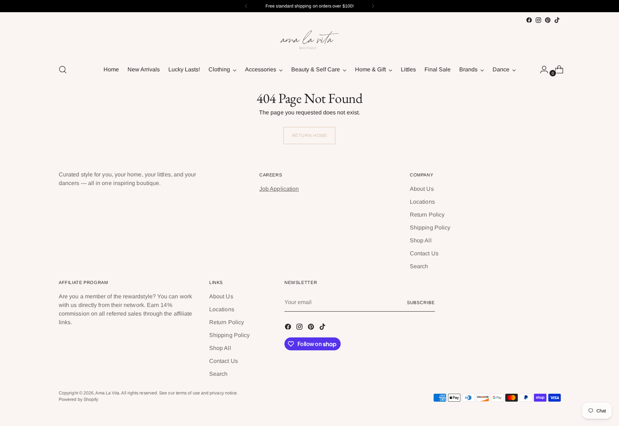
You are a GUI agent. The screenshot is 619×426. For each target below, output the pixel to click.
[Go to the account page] (541, 69)
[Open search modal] (63, 69)
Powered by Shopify (78, 399)
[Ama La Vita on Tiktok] (557, 20)
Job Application (279, 189)
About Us (422, 189)
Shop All (421, 240)
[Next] (373, 6)
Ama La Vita (107, 393)
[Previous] (246, 6)
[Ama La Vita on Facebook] (529, 20)
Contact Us (424, 253)
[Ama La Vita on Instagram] (538, 20)
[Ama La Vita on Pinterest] (547, 20)
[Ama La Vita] (309, 41)
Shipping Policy (430, 227)
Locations (422, 202)
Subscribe (421, 302)
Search (419, 266)
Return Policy (427, 215)
